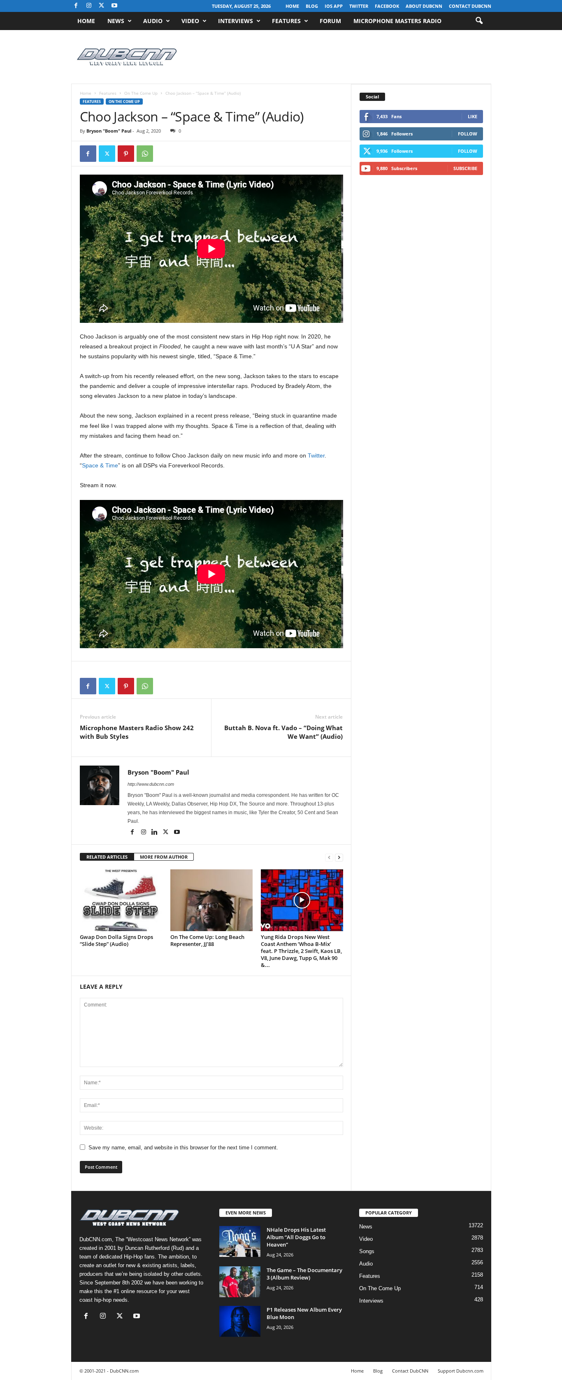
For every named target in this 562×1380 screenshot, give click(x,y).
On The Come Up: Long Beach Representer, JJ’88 (207, 940)
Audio (153, 21)
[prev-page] (329, 857)
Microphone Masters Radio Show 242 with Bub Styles (137, 732)
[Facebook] (76, 6)
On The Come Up (141, 93)
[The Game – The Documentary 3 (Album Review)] (239, 1281)
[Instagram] (89, 6)
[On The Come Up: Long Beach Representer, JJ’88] (211, 900)
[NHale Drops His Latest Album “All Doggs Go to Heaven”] (239, 1241)
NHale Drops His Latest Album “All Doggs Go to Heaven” (296, 1237)
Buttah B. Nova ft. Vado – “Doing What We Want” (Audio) (283, 732)
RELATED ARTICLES (107, 857)
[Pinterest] (126, 153)
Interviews (235, 21)
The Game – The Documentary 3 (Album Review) (304, 1273)
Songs (366, 1251)
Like (472, 116)
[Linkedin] (155, 833)
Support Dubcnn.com (460, 1371)
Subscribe (465, 168)
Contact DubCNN (470, 6)
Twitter (358, 6)
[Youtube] (114, 6)
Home (292, 6)
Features (286, 21)
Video (190, 21)
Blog (312, 6)
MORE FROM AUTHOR (164, 857)
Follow (467, 134)
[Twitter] (107, 153)
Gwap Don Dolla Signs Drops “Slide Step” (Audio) (116, 940)
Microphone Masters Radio (397, 21)
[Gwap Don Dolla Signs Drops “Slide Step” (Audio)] (121, 900)
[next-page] (339, 857)
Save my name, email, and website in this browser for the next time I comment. (183, 1147)
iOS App (334, 6)
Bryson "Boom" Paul (108, 131)
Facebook (387, 6)
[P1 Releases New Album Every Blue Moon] (239, 1321)
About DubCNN (424, 6)
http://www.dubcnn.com (151, 784)
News (115, 21)
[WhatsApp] (145, 153)
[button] (479, 21)
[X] (102, 6)
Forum (330, 21)
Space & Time (100, 465)
